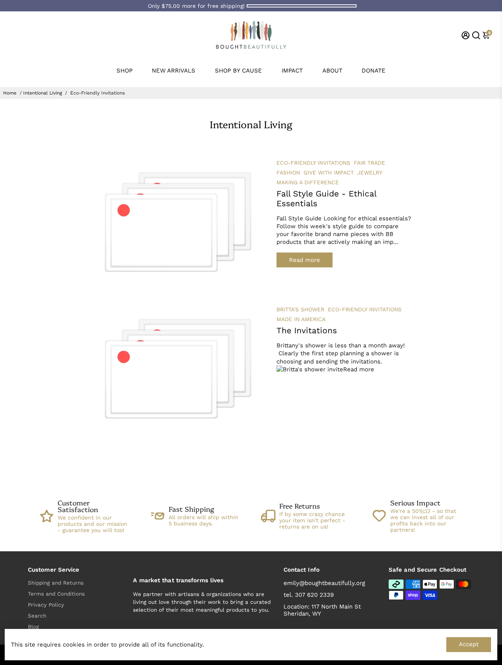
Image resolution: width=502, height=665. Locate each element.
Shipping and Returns (56, 583)
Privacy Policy (46, 604)
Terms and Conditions (56, 594)
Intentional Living (42, 93)
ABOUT (332, 70)
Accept (468, 644)
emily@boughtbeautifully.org (324, 583)
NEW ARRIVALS (173, 70)
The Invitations (306, 330)
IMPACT (292, 70)
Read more (304, 259)
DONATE (374, 70)
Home (9, 93)
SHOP (124, 70)
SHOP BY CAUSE (238, 70)
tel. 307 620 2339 (309, 594)
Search (37, 615)
